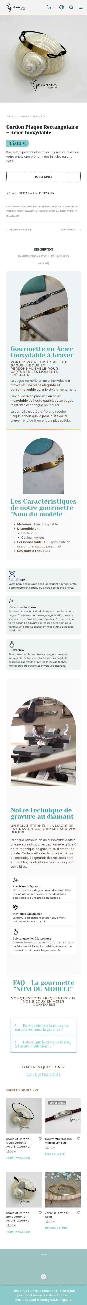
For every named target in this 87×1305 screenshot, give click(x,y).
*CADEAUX (26, 206)
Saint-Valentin (57, 211)
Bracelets (39, 116)
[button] (50, 7)
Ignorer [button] (67, 1300)
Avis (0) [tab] (43, 263)
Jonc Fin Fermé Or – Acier (58, 1215)
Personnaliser (18, 1158)
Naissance (41, 211)
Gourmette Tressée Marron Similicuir (58, 1141)
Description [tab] (43, 249)
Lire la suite (55, 1154)
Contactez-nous (43, 1074)
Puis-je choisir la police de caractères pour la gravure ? (42, 1027)
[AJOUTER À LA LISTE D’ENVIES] (40, 1139)
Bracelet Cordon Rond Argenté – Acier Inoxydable (17, 1217)
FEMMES (24, 116)
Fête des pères (14, 211)
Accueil (11, 116)
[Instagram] (43, 1276)
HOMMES (29, 211)
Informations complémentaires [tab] (43, 256)
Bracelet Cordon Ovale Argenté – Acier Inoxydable (17, 1143)
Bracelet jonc (41, 206)
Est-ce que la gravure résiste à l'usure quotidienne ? (43, 1044)
